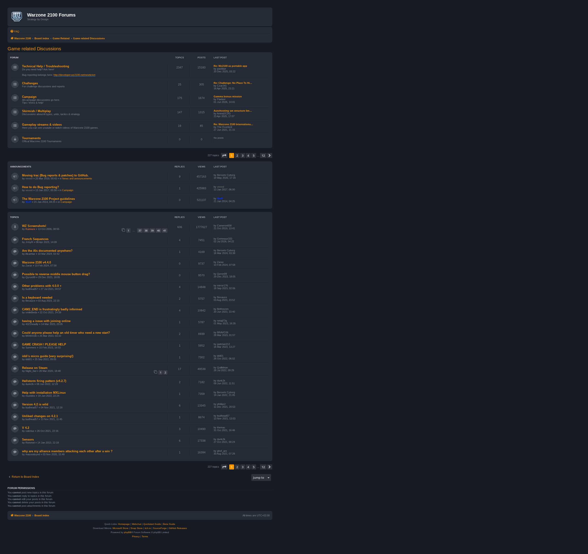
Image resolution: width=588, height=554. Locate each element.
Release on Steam (35, 368)
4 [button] (248, 155)
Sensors (28, 439)
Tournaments (31, 138)
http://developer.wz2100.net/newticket (74, 74)
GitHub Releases (178, 528)
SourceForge (160, 528)
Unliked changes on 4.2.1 (40, 416)
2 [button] (237, 155)
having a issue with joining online (46, 321)
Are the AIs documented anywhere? (47, 250)
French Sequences (35, 239)
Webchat (136, 524)
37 (140, 230)
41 (164, 230)
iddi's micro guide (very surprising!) (47, 356)
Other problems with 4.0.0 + (42, 286)
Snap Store (136, 528)
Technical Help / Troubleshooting (45, 66)
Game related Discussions (34, 48)
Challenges (30, 83)
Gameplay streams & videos (42, 124)
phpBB (127, 532)
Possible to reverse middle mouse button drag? (56, 274)
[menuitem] (14, 31)
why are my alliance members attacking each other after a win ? (67, 451)
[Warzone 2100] (18, 17)
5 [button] (253, 155)
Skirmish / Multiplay (36, 111)
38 (146, 230)
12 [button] (263, 155)
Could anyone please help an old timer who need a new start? (66, 332)
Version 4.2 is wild (35, 404)
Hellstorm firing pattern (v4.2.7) (44, 381)
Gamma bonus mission (228, 96)
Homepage (124, 524)
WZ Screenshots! (34, 226)
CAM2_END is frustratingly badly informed (52, 309)
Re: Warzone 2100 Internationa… (233, 124)
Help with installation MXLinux (44, 392)
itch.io (148, 528)
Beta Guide (169, 524)
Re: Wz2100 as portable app (230, 66)
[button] (224, 155)
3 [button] (242, 155)
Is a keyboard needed (37, 297)
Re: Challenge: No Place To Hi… (233, 83)
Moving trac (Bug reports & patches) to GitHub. (55, 175)
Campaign (29, 97)
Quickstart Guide (152, 524)
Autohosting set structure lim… (233, 110)
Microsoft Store (120, 528)
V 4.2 (25, 428)
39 (152, 230)
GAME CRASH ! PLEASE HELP (44, 344)
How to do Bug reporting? (40, 187)
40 (158, 230)
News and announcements (77, 178)
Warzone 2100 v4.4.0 (36, 262)
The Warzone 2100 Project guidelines (48, 199)
